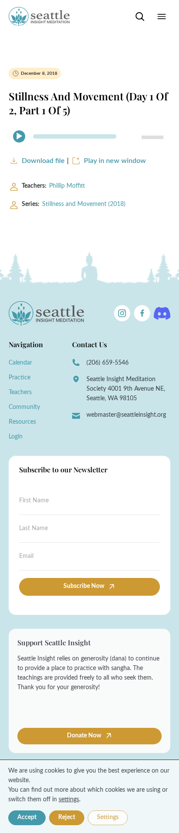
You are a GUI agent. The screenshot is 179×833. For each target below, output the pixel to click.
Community (24, 407)
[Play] (19, 136)
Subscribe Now (83, 586)
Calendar (20, 363)
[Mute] (131, 136)
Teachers (20, 392)
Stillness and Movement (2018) (84, 204)
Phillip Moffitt (67, 186)
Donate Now (85, 736)
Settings (108, 817)
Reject (66, 817)
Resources (22, 422)
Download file (43, 160)
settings (69, 799)
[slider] (154, 136)
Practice (19, 378)
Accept (26, 817)
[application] (89, 136)
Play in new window (115, 160)
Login (16, 437)
